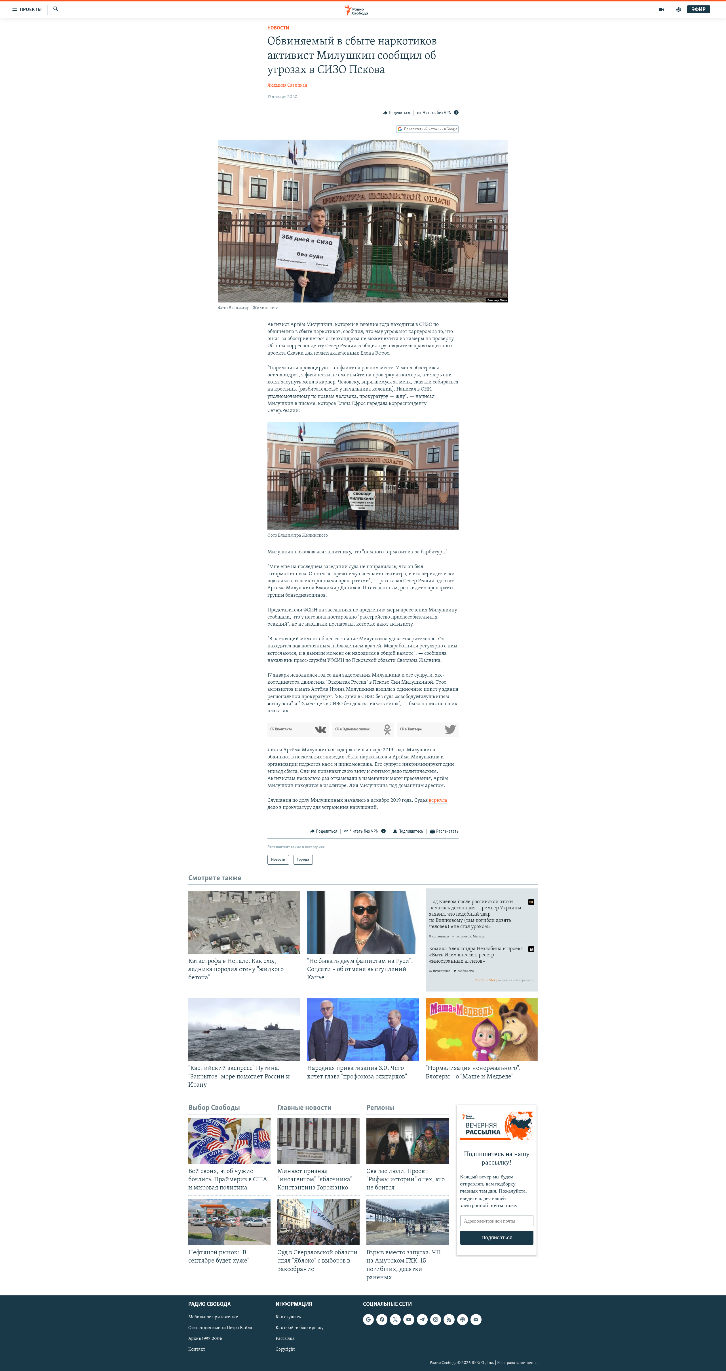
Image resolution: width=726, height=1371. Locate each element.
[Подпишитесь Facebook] (381, 1319)
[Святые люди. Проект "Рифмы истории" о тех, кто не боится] (407, 1141)
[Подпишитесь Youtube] (408, 1319)
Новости (278, 28)
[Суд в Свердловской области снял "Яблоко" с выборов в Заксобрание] (318, 1222)
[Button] (396, 113)
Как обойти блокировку (300, 1328)
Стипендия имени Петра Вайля (220, 1328)
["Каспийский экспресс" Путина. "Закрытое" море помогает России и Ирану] (244, 1029)
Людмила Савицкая (287, 85)
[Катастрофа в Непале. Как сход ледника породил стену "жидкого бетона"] (244, 922)
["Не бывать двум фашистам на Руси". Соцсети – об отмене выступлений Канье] (363, 922)
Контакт (196, 1349)
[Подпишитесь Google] (368, 1319)
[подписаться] (475, 1319)
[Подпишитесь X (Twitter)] (395, 1319)
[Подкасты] (462, 1319)
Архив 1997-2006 (205, 1338)
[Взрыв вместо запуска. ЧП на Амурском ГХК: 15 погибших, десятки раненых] (407, 1222)
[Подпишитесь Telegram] (422, 1319)
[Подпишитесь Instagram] (435, 1319)
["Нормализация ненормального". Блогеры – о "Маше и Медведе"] (482, 1029)
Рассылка (285, 1338)
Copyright (285, 1349)
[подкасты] (678, 9)
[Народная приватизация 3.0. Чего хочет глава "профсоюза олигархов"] (363, 1029)
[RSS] (449, 1319)
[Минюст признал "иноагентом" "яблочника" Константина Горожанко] (318, 1141)
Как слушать (288, 1317)
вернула (438, 800)
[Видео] (661, 9)
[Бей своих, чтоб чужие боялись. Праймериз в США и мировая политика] (229, 1141)
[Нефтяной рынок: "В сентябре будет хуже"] (229, 1222)
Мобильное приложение (213, 1317)
